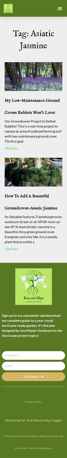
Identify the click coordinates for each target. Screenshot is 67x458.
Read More (11, 149)
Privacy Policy (33, 401)
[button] (59, 8)
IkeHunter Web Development (33, 448)
